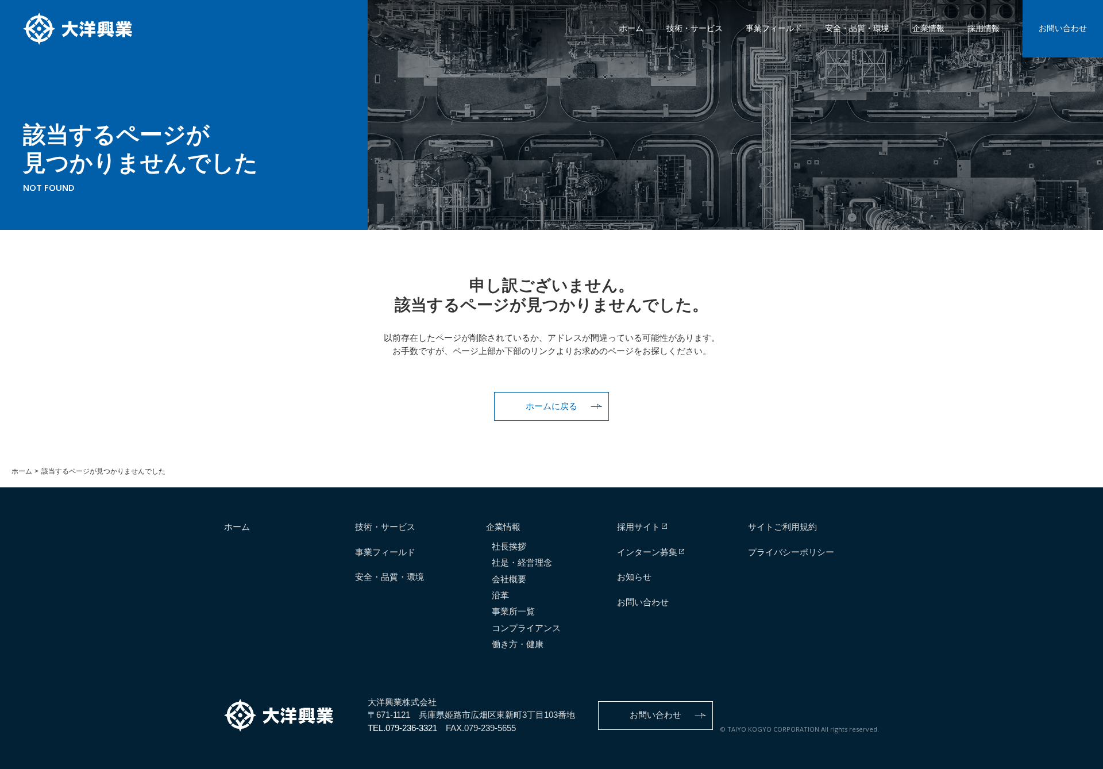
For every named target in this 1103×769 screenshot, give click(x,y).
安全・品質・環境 (857, 28)
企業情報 (928, 28)
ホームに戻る (551, 406)
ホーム (631, 28)
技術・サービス (694, 28)
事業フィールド (774, 28)
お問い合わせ (1063, 28)
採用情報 (983, 28)
